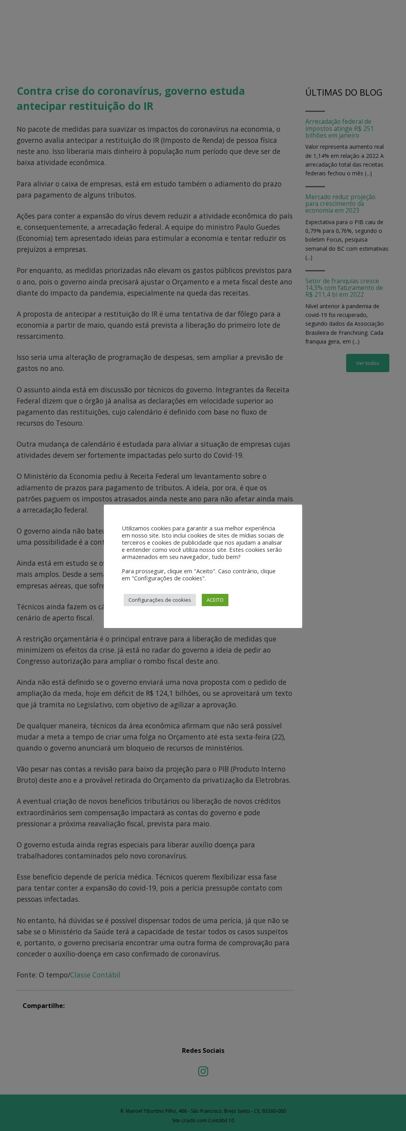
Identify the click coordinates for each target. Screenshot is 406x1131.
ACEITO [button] (215, 599)
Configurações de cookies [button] (159, 599)
